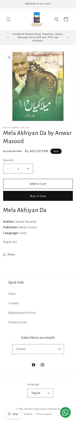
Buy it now (38, 196)
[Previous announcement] (7, 37)
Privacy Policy (17, 322)
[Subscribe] (59, 349)
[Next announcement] (68, 37)
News (12, 294)
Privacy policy (44, 413)
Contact (13, 303)
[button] (8, 19)
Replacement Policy (21, 313)
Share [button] (11, 254)
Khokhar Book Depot (35, 408)
